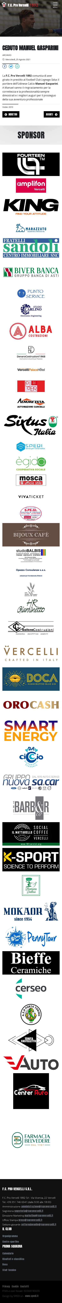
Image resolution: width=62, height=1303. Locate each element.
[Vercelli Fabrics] (31, 653)
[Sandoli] (31, 247)
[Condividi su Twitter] (11, 66)
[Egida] (31, 463)
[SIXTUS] (31, 424)
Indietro (12, 114)
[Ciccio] (31, 756)
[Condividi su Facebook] (4, 66)
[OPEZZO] (31, 572)
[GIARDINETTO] (31, 606)
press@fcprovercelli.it (30, 1220)
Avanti (50, 114)
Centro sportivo (10, 1241)
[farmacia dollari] (31, 885)
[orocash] (31, 704)
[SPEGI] (31, 513)
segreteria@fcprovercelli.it (28, 1211)
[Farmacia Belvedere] (31, 1140)
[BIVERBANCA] (31, 272)
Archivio (6, 55)
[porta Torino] (31, 1014)
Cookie (15, 1286)
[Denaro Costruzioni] (31, 352)
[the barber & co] (31, 808)
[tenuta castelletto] (31, 1040)
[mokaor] (31, 911)
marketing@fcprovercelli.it (38, 1215)
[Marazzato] (31, 228)
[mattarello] (31, 833)
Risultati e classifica (13, 1259)
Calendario (8, 1253)
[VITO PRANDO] (31, 589)
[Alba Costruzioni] (31, 331)
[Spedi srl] (31, 446)
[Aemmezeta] (31, 403)
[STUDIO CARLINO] (31, 310)
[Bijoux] (31, 534)
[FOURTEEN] (31, 164)
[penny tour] (31, 937)
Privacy (6, 1286)
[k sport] (31, 859)
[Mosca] (31, 479)
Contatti (24, 1286)
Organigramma (10, 1236)
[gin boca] (31, 679)
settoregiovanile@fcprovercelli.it (38, 1224)
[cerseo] (31, 988)
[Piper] (31, 386)
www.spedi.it (31, 1296)
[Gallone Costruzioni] (31, 627)
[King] (31, 206)
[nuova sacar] (31, 782)
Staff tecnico (9, 1270)
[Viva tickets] (31, 496)
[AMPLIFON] (31, 185)
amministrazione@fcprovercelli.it (39, 1206)
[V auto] (31, 1062)
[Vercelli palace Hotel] (31, 369)
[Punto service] (31, 293)
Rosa (4, 1264)
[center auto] (31, 1091)
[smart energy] (31, 730)
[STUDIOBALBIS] (31, 555)
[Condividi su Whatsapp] (17, 66)
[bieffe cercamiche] (31, 962)
